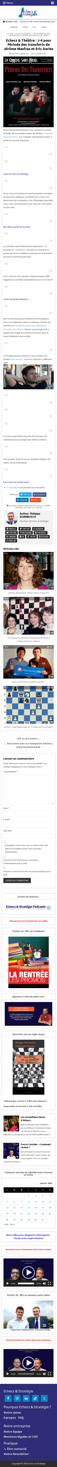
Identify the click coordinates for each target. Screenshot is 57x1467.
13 (14, 1207)
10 (43, 1201)
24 (43, 1213)
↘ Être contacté (15, 1449)
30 (36, 1219)
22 (28, 1213)
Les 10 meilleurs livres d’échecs (33, 1118)
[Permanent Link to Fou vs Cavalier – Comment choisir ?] (11, 1151)
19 (7, 1213)
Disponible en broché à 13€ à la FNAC (22, 1106)
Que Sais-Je (29, 507)
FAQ (21, 1417)
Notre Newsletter (16, 1454)
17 (43, 1207)
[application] (28, 1272)
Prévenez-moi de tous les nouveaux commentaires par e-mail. (20, 862)
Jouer (25, 27)
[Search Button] (52, 2)
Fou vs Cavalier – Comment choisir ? (36, 1146)
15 (28, 1207)
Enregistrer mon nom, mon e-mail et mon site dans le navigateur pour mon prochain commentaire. (26, 848)
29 (28, 1219)
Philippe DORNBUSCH (20, 54)
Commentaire (10, 771)
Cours (43, 27)
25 (50, 1213)
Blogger (44, 536)
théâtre (38, 507)
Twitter (26, 494)
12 (7, 1207)
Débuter (14, 27)
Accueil (10, 33)
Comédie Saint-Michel (26, 505)
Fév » (12, 1224)
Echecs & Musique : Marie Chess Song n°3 (29, 592)
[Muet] (44, 1283)
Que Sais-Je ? (17, 359)
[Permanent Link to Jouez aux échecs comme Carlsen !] (28, 662)
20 (14, 1213)
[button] (28, 1272)
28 (21, 1219)
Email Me (12, 540)
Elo (34, 27)
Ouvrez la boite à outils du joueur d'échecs (28, 1340)
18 (50, 1207)
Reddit (37, 500)
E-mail (7, 819)
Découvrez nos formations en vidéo (29, 921)
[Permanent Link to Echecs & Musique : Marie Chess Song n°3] (28, 571)
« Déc (6, 1224)
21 (21, 1213)
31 (43, 1219)
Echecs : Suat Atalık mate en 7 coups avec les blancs (28, 727)
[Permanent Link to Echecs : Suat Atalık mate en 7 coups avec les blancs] (28, 705)
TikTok (32, 536)
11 (50, 1201)
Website (12, 528)
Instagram (27, 532)
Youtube (12, 532)
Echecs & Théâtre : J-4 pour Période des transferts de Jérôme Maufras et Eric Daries (28, 44)
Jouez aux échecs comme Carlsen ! (28, 681)
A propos (10, 1417)
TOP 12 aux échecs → (29, 738)
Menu (9, 3)
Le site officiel (12, 487)
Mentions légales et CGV (21, 1436)
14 (21, 1207)
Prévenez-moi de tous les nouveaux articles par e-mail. (27, 873)
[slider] (26, 1283)
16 (36, 1207)
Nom (6, 808)
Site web (7, 830)
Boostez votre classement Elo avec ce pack (28, 1249)
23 (36, 1213)
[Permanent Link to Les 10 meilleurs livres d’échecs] (11, 1123)
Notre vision (12, 1412)
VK (23, 536)
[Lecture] (7, 1283)
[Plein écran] (49, 1283)
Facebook (40, 494)
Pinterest (41, 532)
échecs (40, 505)
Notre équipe (13, 1431)
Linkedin (23, 500)
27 (14, 1219)
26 (7, 1219)
